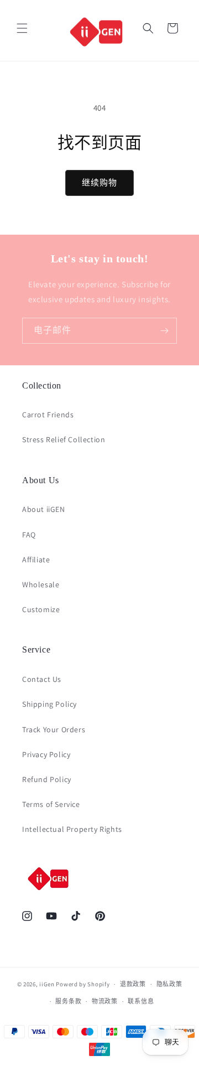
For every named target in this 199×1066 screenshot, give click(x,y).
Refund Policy (46, 779)
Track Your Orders (53, 729)
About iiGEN (43, 509)
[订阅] (164, 331)
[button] (22, 28)
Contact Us (41, 679)
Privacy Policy (46, 754)
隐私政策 (169, 984)
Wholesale (40, 584)
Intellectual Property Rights (72, 829)
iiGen (47, 984)
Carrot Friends (48, 415)
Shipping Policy (49, 704)
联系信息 (141, 1001)
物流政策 (105, 1001)
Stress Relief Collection (63, 439)
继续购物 (99, 182)
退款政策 (133, 984)
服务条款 (68, 1001)
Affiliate (36, 560)
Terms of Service (51, 804)
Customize (41, 609)
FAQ (29, 535)
